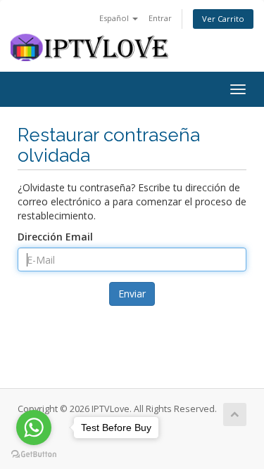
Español (115, 18)
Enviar (132, 293)
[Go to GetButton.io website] (33, 454)
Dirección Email (55, 236)
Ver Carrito (223, 18)
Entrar (160, 18)
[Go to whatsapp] (33, 427)
